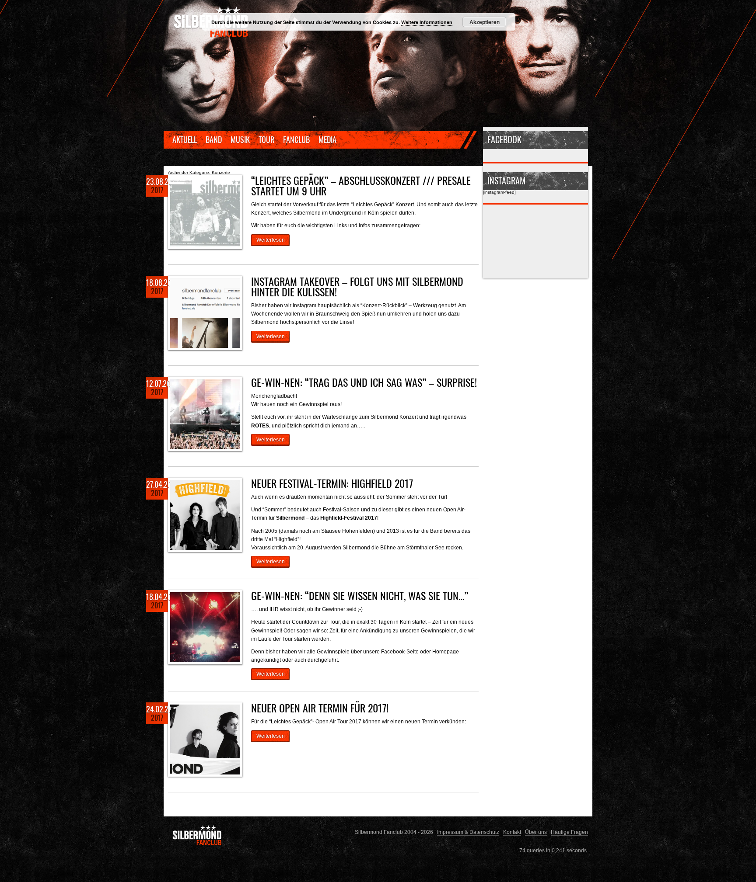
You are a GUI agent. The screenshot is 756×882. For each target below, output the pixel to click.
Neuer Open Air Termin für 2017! (319, 707)
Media (327, 139)
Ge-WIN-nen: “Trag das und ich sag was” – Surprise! (364, 382)
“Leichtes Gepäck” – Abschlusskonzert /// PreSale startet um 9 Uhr (361, 185)
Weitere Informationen (426, 22)
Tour (266, 139)
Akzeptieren (484, 22)
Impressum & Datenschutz (468, 832)
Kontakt (512, 832)
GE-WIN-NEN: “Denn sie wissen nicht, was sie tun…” (359, 595)
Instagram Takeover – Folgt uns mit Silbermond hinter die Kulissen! (357, 286)
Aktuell (184, 139)
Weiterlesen (270, 239)
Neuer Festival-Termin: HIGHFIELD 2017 (332, 483)
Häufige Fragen (569, 832)
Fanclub (296, 139)
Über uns (536, 832)
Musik (240, 139)
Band (214, 139)
